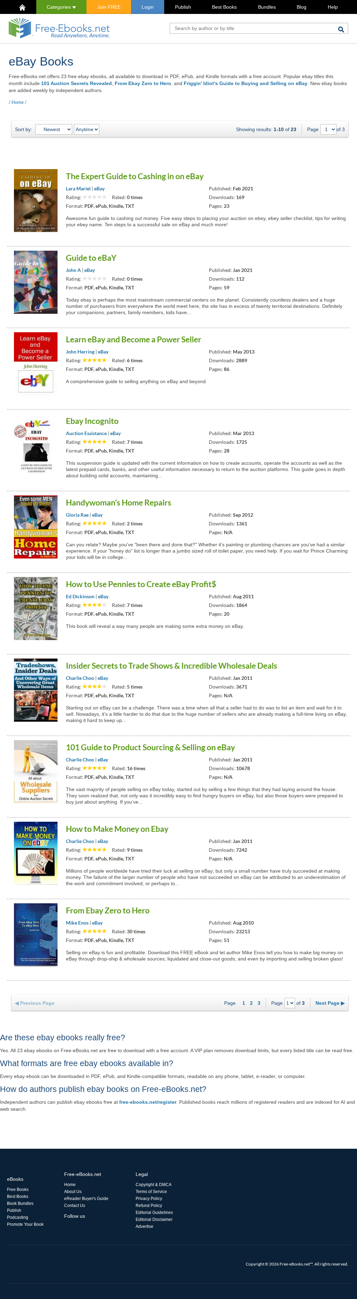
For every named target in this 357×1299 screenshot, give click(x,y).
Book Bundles (20, 1203)
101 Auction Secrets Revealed (76, 83)
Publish (183, 7)
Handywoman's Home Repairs (118, 502)
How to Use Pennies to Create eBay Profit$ (141, 584)
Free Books (18, 1189)
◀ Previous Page (34, 1003)
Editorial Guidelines (154, 1212)
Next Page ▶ (330, 1003)
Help (333, 7)
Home (18, 102)
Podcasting (17, 1217)
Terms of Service (151, 1191)
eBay (99, 188)
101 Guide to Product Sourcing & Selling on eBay (150, 747)
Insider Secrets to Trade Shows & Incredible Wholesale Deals (171, 665)
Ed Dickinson (80, 596)
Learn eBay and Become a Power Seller (133, 339)
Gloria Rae (77, 515)
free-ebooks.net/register (147, 1102)
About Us (73, 1191)
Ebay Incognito (92, 421)
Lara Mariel (78, 188)
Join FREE (109, 7)
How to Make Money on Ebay (117, 829)
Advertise (144, 1226)
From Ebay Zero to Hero (143, 83)
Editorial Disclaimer (154, 1219)
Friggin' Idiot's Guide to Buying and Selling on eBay (245, 83)
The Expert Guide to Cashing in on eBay (135, 176)
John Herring (80, 352)
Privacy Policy (149, 1198)
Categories (59, 7)
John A (73, 270)
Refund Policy (149, 1205)
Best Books (224, 7)
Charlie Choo (80, 678)
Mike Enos (77, 923)
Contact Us (74, 1205)
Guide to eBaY (91, 258)
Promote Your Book (25, 1224)
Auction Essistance (86, 433)
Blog (301, 7)
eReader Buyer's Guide (86, 1198)
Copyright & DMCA (154, 1184)
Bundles (267, 7)
